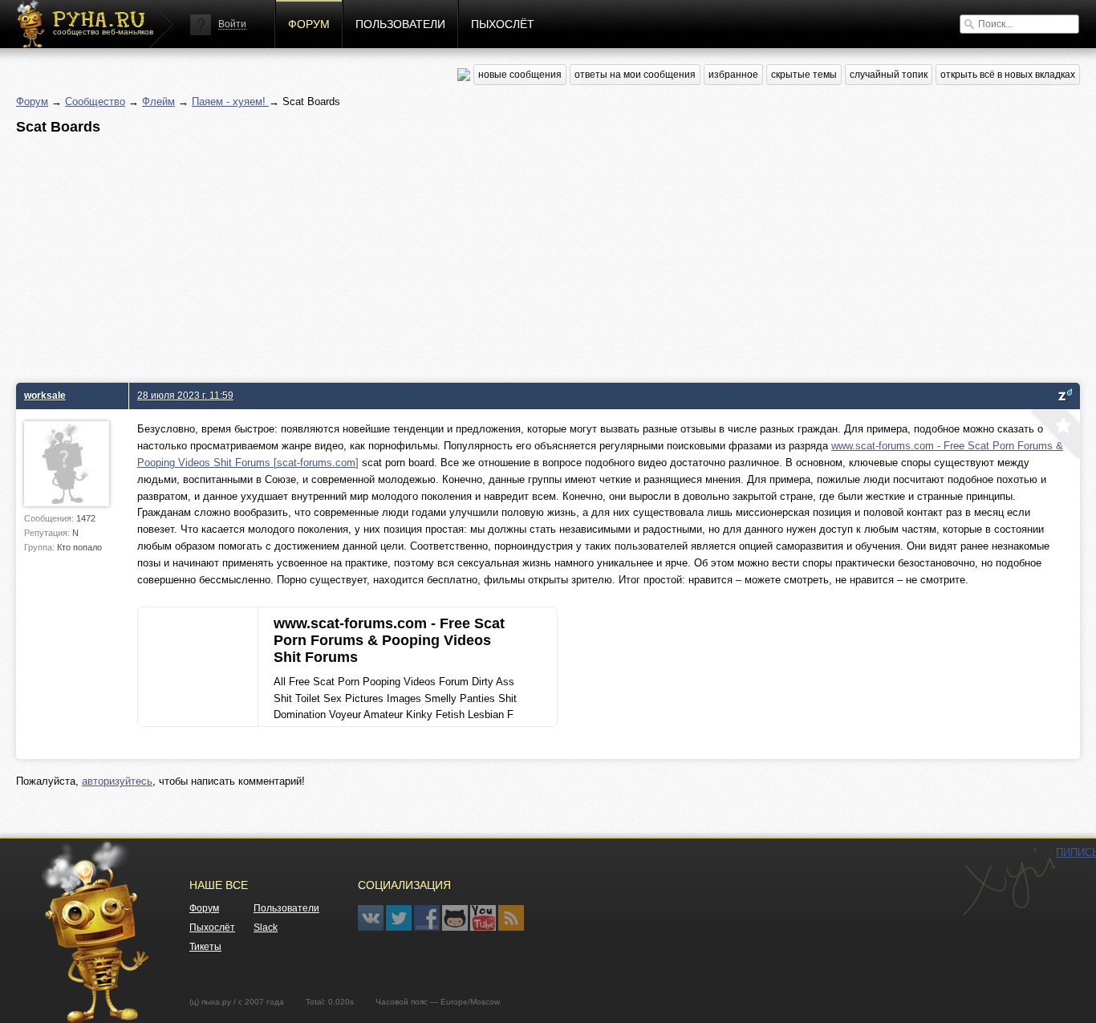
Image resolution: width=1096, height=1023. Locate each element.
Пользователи (400, 24)
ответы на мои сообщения (635, 74)
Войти (232, 24)
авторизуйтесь (117, 781)
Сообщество (95, 101)
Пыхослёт (502, 24)
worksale (45, 395)
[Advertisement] (497, 254)
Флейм (158, 101)
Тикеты (205, 946)
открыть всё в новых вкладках (1007, 74)
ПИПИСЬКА (1008, 881)
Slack (266, 927)
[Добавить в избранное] (1053, 435)
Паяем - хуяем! (230, 101)
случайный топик (889, 74)
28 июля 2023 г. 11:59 (185, 395)
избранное (733, 74)
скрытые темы (804, 74)
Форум (309, 24)
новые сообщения (520, 74)
